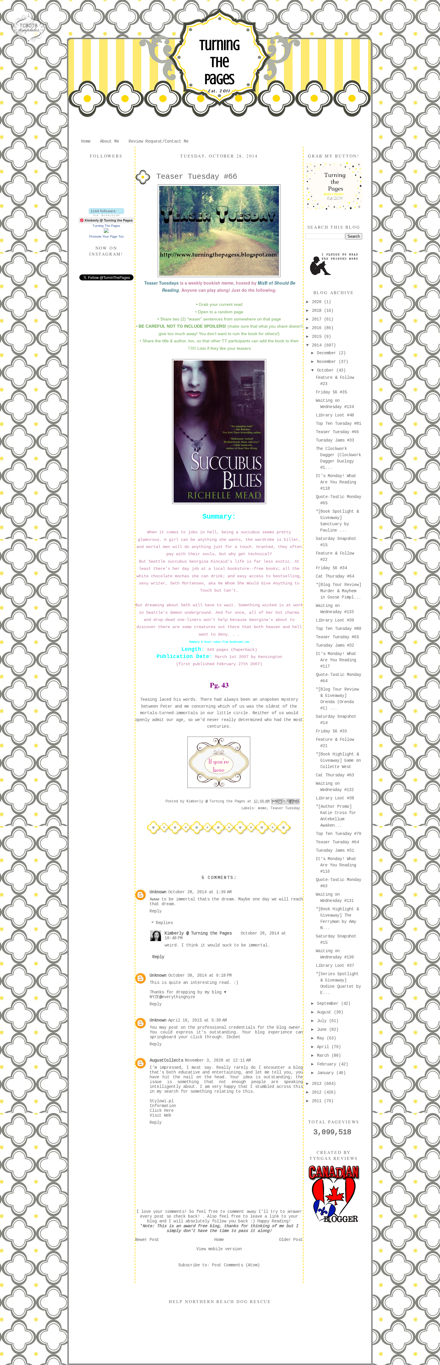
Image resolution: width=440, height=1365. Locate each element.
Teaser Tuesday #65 (337, 637)
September (329, 1003)
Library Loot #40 (335, 415)
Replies (164, 923)
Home (86, 141)
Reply (156, 911)
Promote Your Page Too (106, 236)
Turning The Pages (219, 62)
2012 (318, 1092)
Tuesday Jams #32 (335, 645)
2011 (318, 1101)
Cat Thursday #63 (335, 775)
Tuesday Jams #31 (335, 850)
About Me (109, 141)
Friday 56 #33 (331, 731)
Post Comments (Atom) (236, 1265)
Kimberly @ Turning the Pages (198, 933)
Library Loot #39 (335, 620)
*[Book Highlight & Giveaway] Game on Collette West (338, 760)
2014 (318, 345)
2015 (318, 336)
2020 (318, 302)
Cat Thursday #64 (335, 576)
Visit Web (160, 1115)
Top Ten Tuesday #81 (338, 423)
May (322, 1038)
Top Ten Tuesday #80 (338, 628)
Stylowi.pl (162, 1101)
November (328, 361)
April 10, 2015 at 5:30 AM (197, 1020)
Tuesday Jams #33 (335, 440)
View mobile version (219, 1249)
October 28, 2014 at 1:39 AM (200, 892)
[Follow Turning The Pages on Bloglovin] (106, 215)
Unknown (158, 892)
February (328, 1064)
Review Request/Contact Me (159, 141)
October (326, 370)
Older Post (291, 1239)
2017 (318, 319)
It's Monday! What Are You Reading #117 (336, 660)
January (326, 1073)
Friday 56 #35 (331, 392)
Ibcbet (233, 1037)
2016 (318, 328)
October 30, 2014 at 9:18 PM (200, 975)
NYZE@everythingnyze (172, 997)
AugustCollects (166, 1060)
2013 (318, 1083)
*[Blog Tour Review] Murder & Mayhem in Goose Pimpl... (338, 591)
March (324, 1055)
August (325, 1012)
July (323, 1021)
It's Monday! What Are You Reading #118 (336, 482)
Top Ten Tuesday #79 (338, 833)
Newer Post (147, 1239)
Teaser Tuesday (285, 808)
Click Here (162, 1110)
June (323, 1029)
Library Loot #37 (335, 965)
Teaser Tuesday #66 (337, 432)
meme (262, 808)
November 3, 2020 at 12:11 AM (218, 1060)
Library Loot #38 (335, 798)
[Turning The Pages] (106, 231)
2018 (318, 310)
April (324, 1047)
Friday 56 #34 (331, 568)
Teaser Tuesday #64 (337, 842)
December (328, 353)
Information (163, 1105)
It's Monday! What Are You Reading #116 (336, 865)
